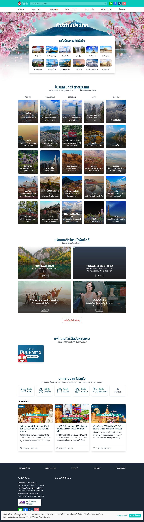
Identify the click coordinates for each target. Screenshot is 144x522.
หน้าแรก (21, 9)
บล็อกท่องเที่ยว (89, 9)
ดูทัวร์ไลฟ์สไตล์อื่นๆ (72, 320)
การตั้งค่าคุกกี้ (122, 515)
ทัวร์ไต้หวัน (72, 96)
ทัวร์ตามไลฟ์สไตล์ (71, 9)
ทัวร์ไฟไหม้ (52, 9)
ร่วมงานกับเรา (121, 468)
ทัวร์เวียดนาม (50, 96)
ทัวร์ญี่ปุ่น (28, 96)
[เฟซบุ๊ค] (115, 3)
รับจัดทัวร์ (74, 468)
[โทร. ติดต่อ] (120, 3)
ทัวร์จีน (94, 96)
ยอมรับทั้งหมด (135, 515)
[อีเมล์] (124, 3)
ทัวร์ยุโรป (116, 96)
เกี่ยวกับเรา (122, 9)
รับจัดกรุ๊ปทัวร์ (106, 9)
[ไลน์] (110, 3)
